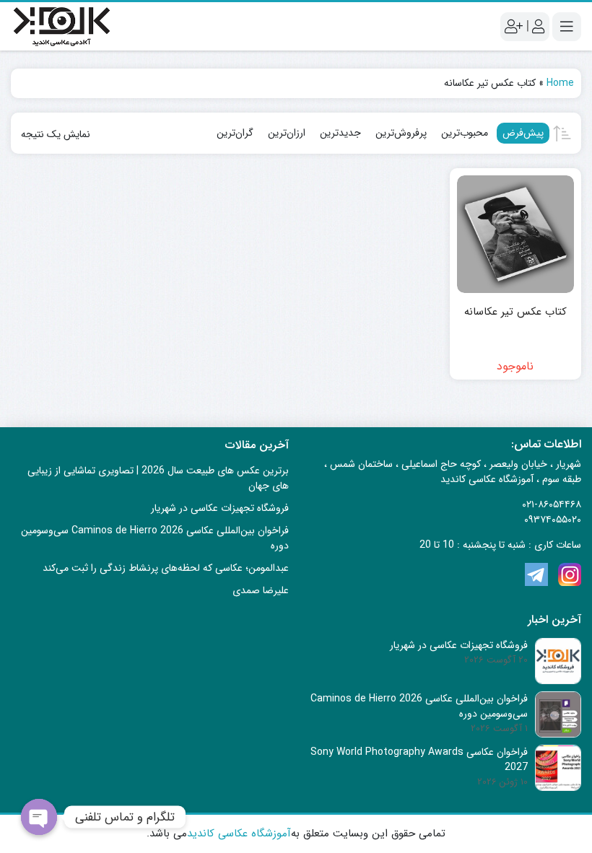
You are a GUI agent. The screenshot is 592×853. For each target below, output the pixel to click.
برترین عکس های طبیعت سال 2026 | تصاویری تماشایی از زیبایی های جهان (158, 478)
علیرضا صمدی (260, 590)
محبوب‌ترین (464, 133)
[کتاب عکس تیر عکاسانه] (516, 234)
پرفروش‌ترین (401, 133)
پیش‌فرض (523, 133)
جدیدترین (340, 133)
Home (560, 83)
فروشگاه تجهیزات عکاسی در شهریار (220, 508)
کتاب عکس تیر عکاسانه (515, 312)
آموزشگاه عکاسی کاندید (239, 834)
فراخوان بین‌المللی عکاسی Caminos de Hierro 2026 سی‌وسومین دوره (155, 538)
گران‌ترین (235, 133)
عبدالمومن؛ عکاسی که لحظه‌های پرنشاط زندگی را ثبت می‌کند (166, 568)
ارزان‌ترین (286, 133)
